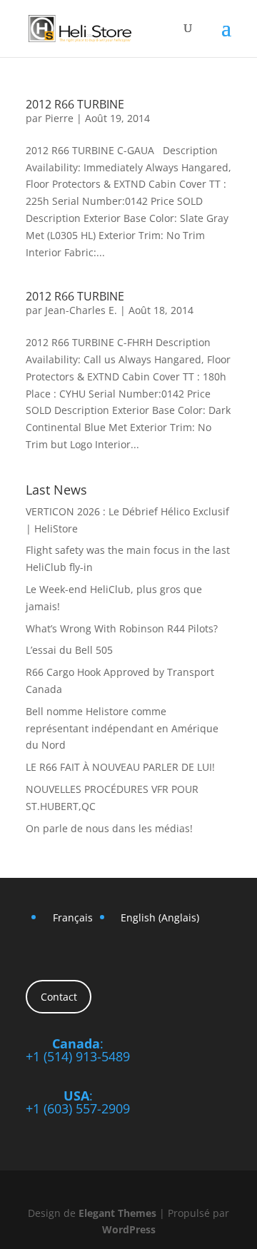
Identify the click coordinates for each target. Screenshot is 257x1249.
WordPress (129, 1229)
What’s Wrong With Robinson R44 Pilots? (122, 628)
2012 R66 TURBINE (75, 104)
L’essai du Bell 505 (69, 650)
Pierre (59, 118)
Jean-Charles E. (81, 310)
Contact (59, 996)
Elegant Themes (117, 1213)
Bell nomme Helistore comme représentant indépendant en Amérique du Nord (122, 728)
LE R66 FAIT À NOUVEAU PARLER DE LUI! (120, 767)
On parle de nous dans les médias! (109, 828)
